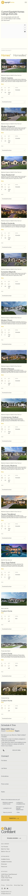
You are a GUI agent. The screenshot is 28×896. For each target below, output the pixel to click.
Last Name (4, 768)
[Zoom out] (25, 27)
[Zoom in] (25, 25)
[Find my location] (25, 31)
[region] (14, 36)
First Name (4, 760)
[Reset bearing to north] (25, 29)
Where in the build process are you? (10, 799)
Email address (5, 776)
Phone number (5, 784)
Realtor (3, 792)
